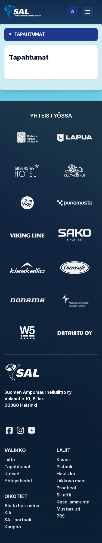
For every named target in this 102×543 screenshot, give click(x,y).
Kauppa (12, 526)
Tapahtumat (27, 33)
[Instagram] (20, 430)
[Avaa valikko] (87, 11)
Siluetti (64, 495)
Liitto (9, 459)
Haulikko (66, 473)
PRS (61, 516)
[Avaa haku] (72, 11)
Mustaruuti (68, 509)
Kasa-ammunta (73, 502)
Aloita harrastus (21, 505)
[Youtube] (32, 430)
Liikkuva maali (71, 480)
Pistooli (64, 466)
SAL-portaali (17, 519)
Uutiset (12, 473)
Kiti (7, 512)
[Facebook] (9, 430)
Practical (66, 487)
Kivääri (64, 459)
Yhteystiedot (18, 480)
